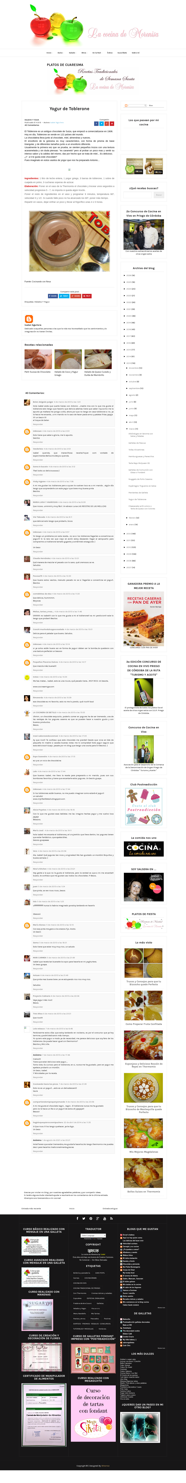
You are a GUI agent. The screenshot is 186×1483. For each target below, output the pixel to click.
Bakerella (126, 1319)
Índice (109, 53)
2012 (129, 533)
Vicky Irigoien (39, 481)
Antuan (36, 975)
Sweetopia (127, 1328)
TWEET (65, 296)
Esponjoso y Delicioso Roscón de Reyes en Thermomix (143, 1065)
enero (132, 524)
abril (131, 422)
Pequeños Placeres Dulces (45, 662)
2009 (129, 554)
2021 (129, 309)
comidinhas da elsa (42, 594)
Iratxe (36, 677)
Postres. (107, 1319)
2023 (129, 295)
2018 (129, 329)
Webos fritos (128, 1255)
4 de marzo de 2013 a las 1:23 (67, 402)
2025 (129, 282)
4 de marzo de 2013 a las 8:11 (59, 517)
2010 (129, 547)
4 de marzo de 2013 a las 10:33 (57, 576)
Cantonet (123, 1369)
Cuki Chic (126, 1345)
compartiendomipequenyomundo (49, 1102)
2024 (129, 289)
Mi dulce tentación (130, 1258)
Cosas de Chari (129, 1270)
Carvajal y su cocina (131, 1246)
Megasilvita (124, 1385)
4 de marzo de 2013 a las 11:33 (66, 594)
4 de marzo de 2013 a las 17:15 (61, 756)
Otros (83, 53)
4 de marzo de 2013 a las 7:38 (60, 481)
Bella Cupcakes (126, 1363)
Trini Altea (38, 1013)
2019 (129, 322)
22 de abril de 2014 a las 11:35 (77, 1122)
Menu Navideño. (79, 1314)
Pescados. (95, 1319)
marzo (132, 429)
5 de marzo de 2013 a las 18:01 (53, 942)
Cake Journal (125, 1365)
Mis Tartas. (95, 1314)
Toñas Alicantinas (136, 449)
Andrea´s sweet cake (128, 1359)
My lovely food (128, 1273)
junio (131, 408)
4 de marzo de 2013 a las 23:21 (61, 869)
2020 (129, 316)
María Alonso (39, 925)
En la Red (97, 53)
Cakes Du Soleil (126, 1367)
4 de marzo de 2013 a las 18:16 (61, 810)
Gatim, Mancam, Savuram (133, 1279)
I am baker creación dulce (129, 1377)
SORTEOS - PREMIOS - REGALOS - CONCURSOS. (92, 1324)
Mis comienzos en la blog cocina (136, 1302)
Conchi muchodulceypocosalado (48, 629)
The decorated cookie (131, 1331)
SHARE (54, 296)
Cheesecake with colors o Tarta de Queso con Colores (142, 507)
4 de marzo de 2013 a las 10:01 (65, 558)
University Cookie (126, 1397)
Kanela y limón (129, 1261)
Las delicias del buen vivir (133, 1241)
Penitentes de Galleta (138, 492)
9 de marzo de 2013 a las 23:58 (80, 1102)
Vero (35, 851)
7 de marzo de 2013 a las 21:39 (73, 1084)
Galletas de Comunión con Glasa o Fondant (141, 471)
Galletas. (100, 1303)
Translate (99, 1238)
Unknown (37, 431)
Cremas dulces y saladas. (101, 1293)
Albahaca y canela (130, 1252)
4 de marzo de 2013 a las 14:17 (72, 662)
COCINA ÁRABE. (91, 1278)
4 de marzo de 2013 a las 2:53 (57, 449)
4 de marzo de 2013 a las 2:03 (55, 431)
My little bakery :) (129, 1340)
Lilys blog (123, 1379)
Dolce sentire (128, 1296)
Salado (72, 53)
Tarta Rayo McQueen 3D (139, 463)
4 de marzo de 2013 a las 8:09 (72, 502)
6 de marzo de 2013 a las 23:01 (57, 1013)
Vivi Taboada (39, 517)
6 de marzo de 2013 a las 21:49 (54, 975)
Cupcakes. (77, 1298)
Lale (35, 771)
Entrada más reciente (31, 1208)
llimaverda (38, 697)
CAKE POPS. (100, 1273)
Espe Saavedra (40, 756)
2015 (129, 349)
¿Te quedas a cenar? (131, 1249)
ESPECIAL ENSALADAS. (96, 1298)
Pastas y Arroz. (79, 1319)
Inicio (49, 53)
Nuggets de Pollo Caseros (140, 479)
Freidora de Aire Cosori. (82, 1303)
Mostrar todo (161, 1307)
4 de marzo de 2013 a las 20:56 (52, 851)
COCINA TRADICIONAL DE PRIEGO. (86, 1288)
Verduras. (102, 1329)
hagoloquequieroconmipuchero (48, 1122)
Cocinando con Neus (41, 282)
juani (35, 886)
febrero (132, 518)
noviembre (134, 375)
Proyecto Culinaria (41, 996)
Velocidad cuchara (130, 1244)
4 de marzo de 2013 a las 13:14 (56, 644)
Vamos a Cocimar (130, 1290)
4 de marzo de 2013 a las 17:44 (51, 771)
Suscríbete (122, 53)
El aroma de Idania (130, 1276)
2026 (129, 275)
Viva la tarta (124, 1399)
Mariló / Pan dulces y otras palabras (133, 1383)
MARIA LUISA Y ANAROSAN (45, 502)
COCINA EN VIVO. (80, 1283)
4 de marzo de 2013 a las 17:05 (73, 736)
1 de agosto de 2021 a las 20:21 (56, 1140)
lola (34, 901)
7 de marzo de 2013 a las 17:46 (56, 1055)
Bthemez (105, 1466)
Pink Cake (124, 1389)
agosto (132, 395)
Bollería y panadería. (81, 1273)
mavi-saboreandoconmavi (45, 736)
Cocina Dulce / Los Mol (128, 1373)
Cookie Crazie (128, 1337)
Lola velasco (39, 1028)
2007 (129, 567)
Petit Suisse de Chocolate (37, 371)
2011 (129, 540)
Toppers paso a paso (128, 1395)
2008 (129, 561)
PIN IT (88, 296)
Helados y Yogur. (32, 120)
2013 (129, 363)
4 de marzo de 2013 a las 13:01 (78, 629)
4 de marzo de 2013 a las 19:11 (58, 830)
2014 (129, 356)
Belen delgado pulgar (43, 402)
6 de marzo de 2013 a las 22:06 (65, 996)
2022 (129, 302)
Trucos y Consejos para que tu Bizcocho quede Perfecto (143, 983)
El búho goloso (129, 1282)
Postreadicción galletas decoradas (136, 1322)
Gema (36, 942)
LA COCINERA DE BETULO (44, 712)
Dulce (60, 53)
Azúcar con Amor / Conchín (130, 1361)
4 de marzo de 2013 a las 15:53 (71, 712)
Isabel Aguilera (33, 325)
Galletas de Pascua (137, 443)
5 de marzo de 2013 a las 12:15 (60, 925)
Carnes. (76, 1278)
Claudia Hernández (42, 558)
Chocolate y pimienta (131, 1264)
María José (38, 830)
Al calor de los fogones (132, 1287)
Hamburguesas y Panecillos (141, 456)
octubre (133, 381)
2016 (129, 343)
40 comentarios (32, 125)
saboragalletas (128, 1343)
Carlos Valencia (126, 1371)
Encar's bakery (128, 1235)
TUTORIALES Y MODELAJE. (83, 1329)
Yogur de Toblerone (137, 499)
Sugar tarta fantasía (127, 1393)
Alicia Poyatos (39, 810)
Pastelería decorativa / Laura (130, 1387)
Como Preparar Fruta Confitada (144, 1024)
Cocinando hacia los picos (45, 1084)
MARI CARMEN (39, 957)
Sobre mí (135, 53)
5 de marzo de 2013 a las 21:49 (61, 957)
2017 (129, 336)
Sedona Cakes (125, 1391)
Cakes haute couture (131, 1305)
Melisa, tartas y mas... (43, 611)
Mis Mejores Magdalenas (143, 1152)
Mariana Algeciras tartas (129, 1381)
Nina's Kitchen (40, 869)
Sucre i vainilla (129, 1293)
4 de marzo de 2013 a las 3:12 (62, 466)
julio (131, 402)
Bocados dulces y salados (133, 1299)
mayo (131, 415)
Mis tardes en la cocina (132, 1284)
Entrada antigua (110, 1208)
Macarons (95, 1308)
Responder (38, 424)
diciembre (134, 368)
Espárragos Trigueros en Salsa (142, 486)
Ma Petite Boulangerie (131, 1267)
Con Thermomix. (79, 1293)
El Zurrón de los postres (129, 1375)
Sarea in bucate (40, 466)
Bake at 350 (127, 1325)
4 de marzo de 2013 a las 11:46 (68, 611)
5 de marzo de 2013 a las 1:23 (50, 901)
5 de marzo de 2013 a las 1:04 (51, 886)
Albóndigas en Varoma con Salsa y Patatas (141, 434)
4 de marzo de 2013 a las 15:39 (57, 697)
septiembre (134, 388)
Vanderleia (38, 449)
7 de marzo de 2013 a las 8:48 (59, 1028)
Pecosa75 (37, 576)
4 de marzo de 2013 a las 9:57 (55, 532)
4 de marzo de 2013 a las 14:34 (53, 677)
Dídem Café (127, 1334)
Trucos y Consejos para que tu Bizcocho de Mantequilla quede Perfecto (144, 1109)
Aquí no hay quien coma (132, 1238)
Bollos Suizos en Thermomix (143, 1191)
